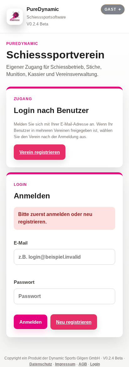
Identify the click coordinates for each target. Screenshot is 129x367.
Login (95, 364)
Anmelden (30, 322)
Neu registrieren (73, 322)
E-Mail (21, 243)
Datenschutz (40, 364)
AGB (83, 364)
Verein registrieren (39, 152)
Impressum (65, 364)
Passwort (24, 282)
